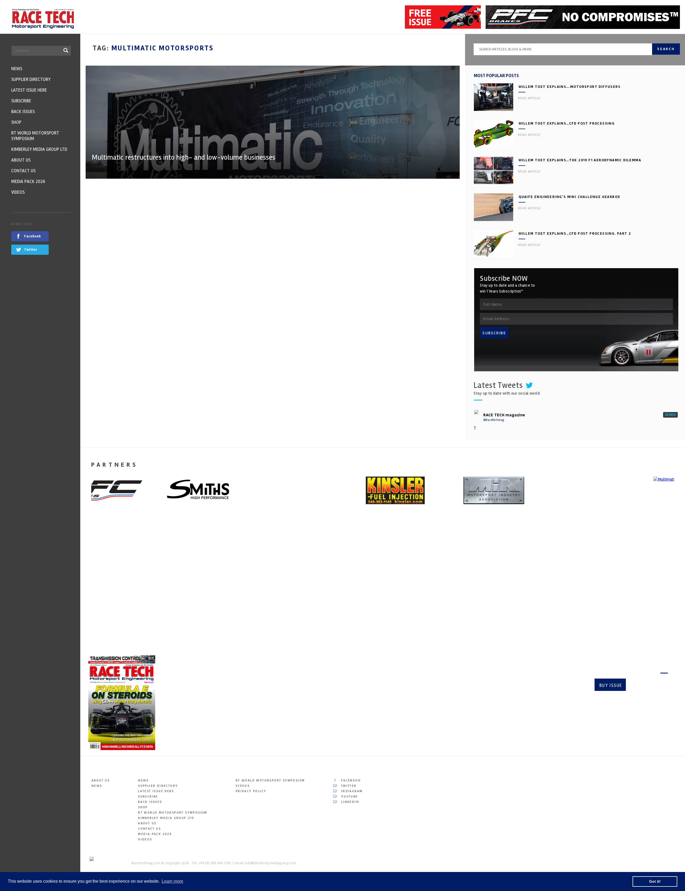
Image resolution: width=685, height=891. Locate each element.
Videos (145, 839)
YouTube (349, 797)
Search (666, 49)
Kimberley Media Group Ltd (166, 818)
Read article (529, 98)
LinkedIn (349, 802)
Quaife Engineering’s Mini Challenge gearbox (569, 196)
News (97, 786)
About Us (101, 780)
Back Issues (150, 802)
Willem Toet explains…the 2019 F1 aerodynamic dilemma (580, 160)
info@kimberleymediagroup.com (270, 863)
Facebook (350, 780)
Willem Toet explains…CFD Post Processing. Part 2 (575, 233)
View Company (102, 635)
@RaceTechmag (493, 420)
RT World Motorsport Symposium (172, 813)
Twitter (348, 786)
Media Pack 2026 (155, 834)
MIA (242, 589)
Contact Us (149, 829)
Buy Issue (610, 685)
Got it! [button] (655, 881)
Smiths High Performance (575, 589)
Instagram (351, 791)
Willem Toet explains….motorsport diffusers (570, 86)
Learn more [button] (172, 881)
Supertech (402, 589)
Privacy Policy (251, 791)
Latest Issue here (156, 791)
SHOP (143, 807)
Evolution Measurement (120, 589)
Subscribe (649, 685)
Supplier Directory (158, 786)
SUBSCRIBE (494, 333)
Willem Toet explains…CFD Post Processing (567, 123)
